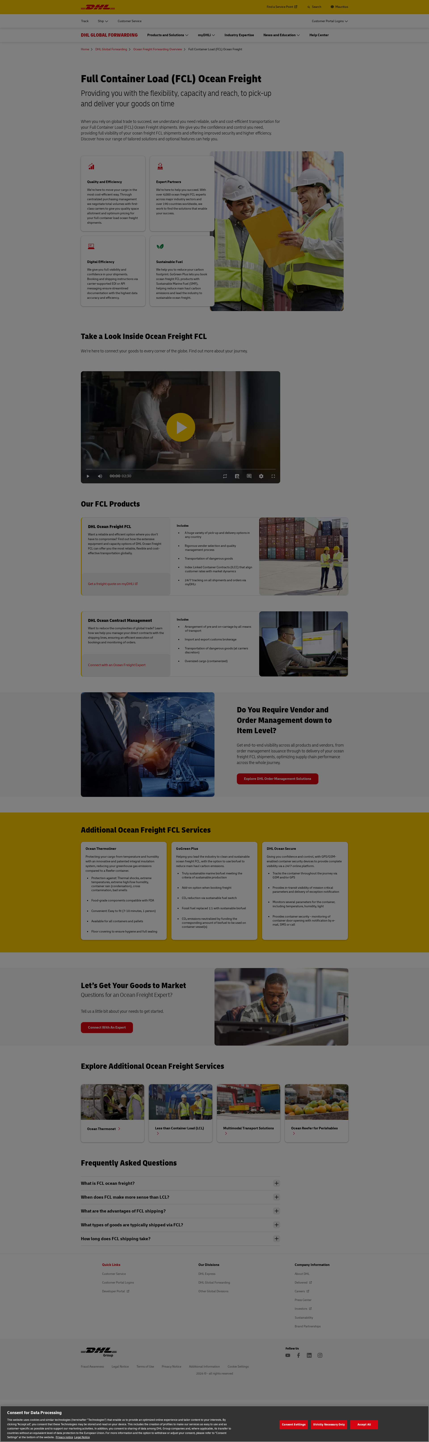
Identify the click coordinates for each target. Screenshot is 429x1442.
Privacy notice (64, 1437)
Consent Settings (293, 1424)
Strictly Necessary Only (329, 1424)
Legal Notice (82, 1437)
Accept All (364, 1424)
